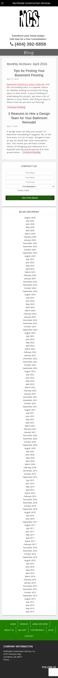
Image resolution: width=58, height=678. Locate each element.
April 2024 (30, 307)
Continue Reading (16, 107)
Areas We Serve (40, 624)
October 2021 (30, 403)
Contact (29, 636)
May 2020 (30, 458)
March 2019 (30, 493)
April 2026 (30, 230)
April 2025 (30, 269)
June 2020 (30, 454)
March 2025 (30, 272)
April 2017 (30, 538)
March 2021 (30, 426)
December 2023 (30, 320)
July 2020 (30, 451)
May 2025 (30, 265)
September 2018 (30, 509)
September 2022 (30, 368)
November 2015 (30, 589)
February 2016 (30, 579)
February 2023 (30, 352)
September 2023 (30, 329)
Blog (51, 630)
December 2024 (30, 281)
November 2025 (30, 246)
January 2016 (30, 583)
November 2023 (30, 323)
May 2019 (30, 486)
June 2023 (30, 339)
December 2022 (30, 358)
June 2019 (30, 483)
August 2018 (30, 512)
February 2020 (30, 467)
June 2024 (30, 301)
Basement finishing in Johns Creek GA (25, 84)
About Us (9, 630)
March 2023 (30, 349)
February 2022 (30, 390)
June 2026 (30, 224)
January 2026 (30, 240)
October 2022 (30, 365)
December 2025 (30, 243)
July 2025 (30, 259)
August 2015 (30, 599)
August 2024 (30, 294)
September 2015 (30, 595)
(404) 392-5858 (30, 44)
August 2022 (30, 371)
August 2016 (30, 560)
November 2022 (30, 361)
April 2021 (30, 422)
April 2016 (30, 573)
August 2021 (30, 410)
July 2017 (30, 528)
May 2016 (30, 570)
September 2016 (30, 557)
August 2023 (30, 333)
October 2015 (30, 592)
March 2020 (30, 464)
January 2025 (30, 278)
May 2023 (30, 342)
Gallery (22, 630)
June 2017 (30, 531)
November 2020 (30, 438)
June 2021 (30, 416)
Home (13, 624)
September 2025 (30, 253)
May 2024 (30, 304)
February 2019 (30, 496)
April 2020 (30, 461)
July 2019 (30, 480)
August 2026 (30, 217)
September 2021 (30, 406)
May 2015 (30, 608)
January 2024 (30, 317)
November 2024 (30, 285)
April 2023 (30, 345)
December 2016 (30, 547)
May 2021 (30, 419)
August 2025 (30, 256)
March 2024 (30, 310)
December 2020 (30, 435)
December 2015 (30, 586)
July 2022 (30, 374)
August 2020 (30, 448)
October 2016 (30, 554)
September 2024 (30, 291)
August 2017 (30, 525)
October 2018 (30, 506)
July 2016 (30, 563)
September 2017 (30, 522)
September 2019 (30, 477)
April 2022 (30, 384)
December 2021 (30, 397)
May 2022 (30, 381)
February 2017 (30, 544)
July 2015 (30, 602)
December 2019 (30, 470)
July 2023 (30, 336)
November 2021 (30, 400)
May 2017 (30, 534)
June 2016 (30, 566)
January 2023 (30, 355)
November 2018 (30, 502)
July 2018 (30, 515)
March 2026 (30, 233)
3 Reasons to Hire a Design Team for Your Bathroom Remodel (29, 118)
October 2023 (30, 326)
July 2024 (30, 297)
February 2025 (30, 275)
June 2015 (30, 605)
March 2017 (30, 541)
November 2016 (30, 550)
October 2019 (30, 474)
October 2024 (30, 288)
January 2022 (30, 394)
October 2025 (30, 249)
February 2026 (30, 237)
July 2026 (30, 221)
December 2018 (30, 499)
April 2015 (30, 611)
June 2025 (30, 262)
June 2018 (30, 518)
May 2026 (30, 227)
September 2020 (30, 445)
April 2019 (30, 490)
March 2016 (30, 576)
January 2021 (30, 432)
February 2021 (30, 429)
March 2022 (30, 387)
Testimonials (37, 630)
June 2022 (30, 378)
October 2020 (30, 442)
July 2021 (30, 413)
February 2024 (30, 313)
